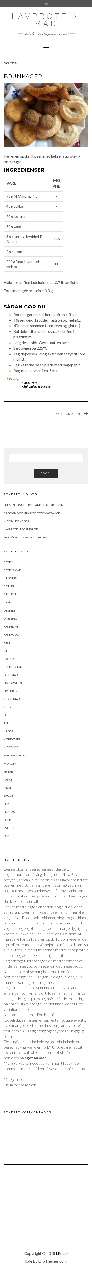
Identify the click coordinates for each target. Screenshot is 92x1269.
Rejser (8, 787)
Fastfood (11, 634)
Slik (6, 804)
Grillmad (11, 675)
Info (7, 707)
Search (46, 473)
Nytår (8, 771)
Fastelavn (11, 626)
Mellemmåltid (15, 755)
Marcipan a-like (68, 414)
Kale (28, 1261)
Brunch (10, 594)
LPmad (62, 1253)
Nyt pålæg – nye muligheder (25, 537)
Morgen (10, 763)
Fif (6, 651)
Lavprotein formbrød (21, 529)
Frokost (10, 659)
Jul (49, 386)
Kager (8, 731)
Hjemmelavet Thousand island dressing (35, 505)
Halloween (13, 683)
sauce (8, 795)
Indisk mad (12, 699)
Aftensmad (12, 570)
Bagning (42, 386)
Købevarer (12, 739)
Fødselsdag (13, 667)
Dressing (10, 618)
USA (6, 836)
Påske (8, 779)
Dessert (9, 610)
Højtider (10, 691)
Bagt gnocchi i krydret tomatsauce (32, 513)
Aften (8, 562)
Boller (9, 586)
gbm (34, 382)
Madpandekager (16, 521)
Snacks (9, 812)
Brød (8, 602)
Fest (7, 642)
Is (5, 715)
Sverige (9, 828)
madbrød (11, 747)
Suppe (8, 820)
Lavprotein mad (46, 20)
